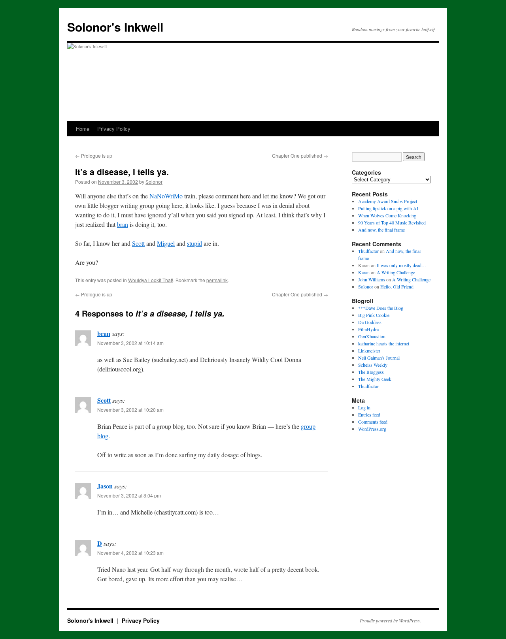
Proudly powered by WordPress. (390, 620)
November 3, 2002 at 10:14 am (130, 342)
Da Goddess (369, 322)
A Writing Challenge (396, 272)
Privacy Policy (113, 128)
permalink (217, 280)
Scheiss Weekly (372, 365)
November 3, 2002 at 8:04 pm (129, 495)
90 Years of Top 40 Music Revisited (392, 222)
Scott (138, 243)
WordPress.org (372, 429)
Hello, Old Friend (396, 286)
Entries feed (369, 414)
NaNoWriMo (166, 196)
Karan (364, 272)
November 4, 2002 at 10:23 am (130, 552)
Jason (105, 485)
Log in (364, 407)
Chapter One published (300, 155)
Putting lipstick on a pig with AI (388, 208)
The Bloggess (371, 372)
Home (82, 128)
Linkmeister (369, 350)
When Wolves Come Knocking (387, 215)
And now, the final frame (381, 229)
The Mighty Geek (374, 379)
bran (122, 224)
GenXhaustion (371, 336)
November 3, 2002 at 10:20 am (130, 409)
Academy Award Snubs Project (387, 201)
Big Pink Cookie (373, 315)
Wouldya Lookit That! (150, 280)
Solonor (153, 181)
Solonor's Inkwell (115, 26)
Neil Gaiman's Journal (379, 357)
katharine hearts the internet (383, 343)
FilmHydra (368, 329)
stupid (194, 243)
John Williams (371, 279)
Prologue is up (93, 155)
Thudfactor (368, 251)
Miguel (166, 243)
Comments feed (372, 421)
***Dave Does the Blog (380, 308)
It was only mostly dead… (401, 265)
